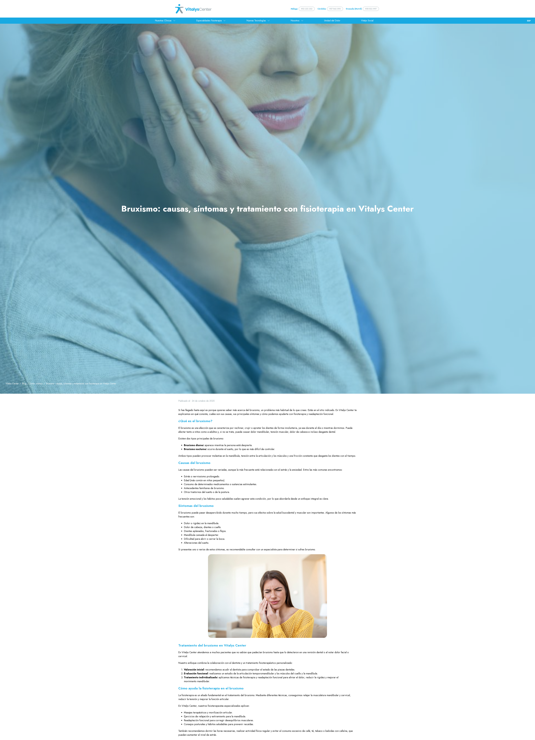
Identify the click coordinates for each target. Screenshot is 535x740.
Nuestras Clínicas (163, 20)
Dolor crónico (36, 383)
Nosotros (295, 20)
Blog (24, 383)
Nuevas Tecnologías (256, 20)
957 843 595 (335, 8)
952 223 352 (306, 8)
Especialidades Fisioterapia (209, 20)
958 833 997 (371, 8)
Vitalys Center (12, 383)
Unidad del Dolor (332, 20)
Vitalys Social (367, 20)
